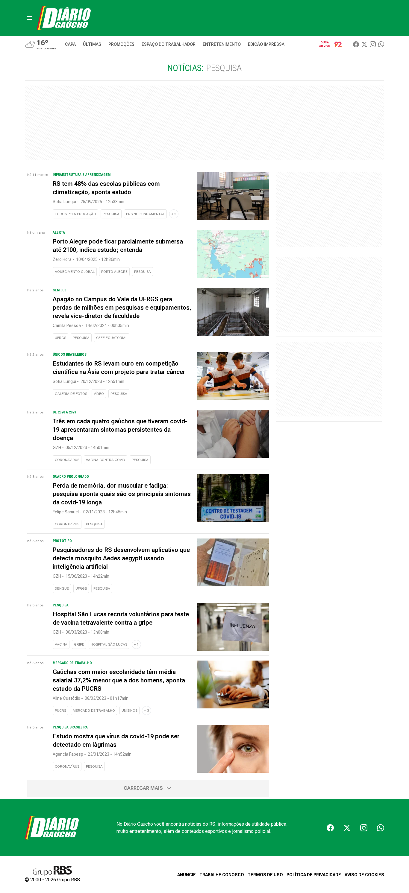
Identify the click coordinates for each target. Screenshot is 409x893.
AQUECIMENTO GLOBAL (75, 272)
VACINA (61, 644)
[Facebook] (356, 44)
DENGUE (62, 588)
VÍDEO (99, 394)
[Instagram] (373, 44)
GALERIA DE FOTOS (71, 394)
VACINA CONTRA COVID (105, 460)
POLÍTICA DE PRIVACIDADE (314, 874)
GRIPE (79, 644)
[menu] (29, 18)
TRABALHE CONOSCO (221, 874)
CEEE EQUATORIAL (111, 338)
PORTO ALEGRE (114, 272)
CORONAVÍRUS (67, 460)
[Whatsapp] (381, 44)
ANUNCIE (186, 874)
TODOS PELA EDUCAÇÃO (75, 214)
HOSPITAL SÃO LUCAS (109, 644)
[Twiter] (364, 44)
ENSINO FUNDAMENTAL (145, 214)
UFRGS (60, 338)
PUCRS (60, 710)
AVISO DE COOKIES (364, 874)
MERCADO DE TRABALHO (94, 710)
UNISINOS (129, 710)
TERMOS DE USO (265, 874)
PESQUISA (111, 214)
